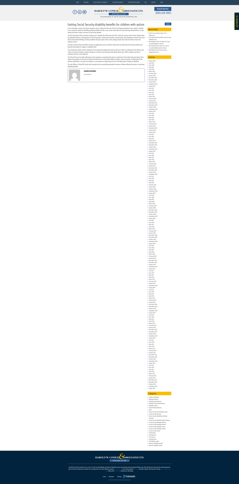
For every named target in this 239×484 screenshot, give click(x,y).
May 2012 (151, 369)
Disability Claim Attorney (155, 401)
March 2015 (152, 298)
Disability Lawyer (153, 405)
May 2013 (151, 344)
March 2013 (152, 348)
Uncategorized (152, 439)
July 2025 (151, 88)
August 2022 (152, 151)
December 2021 (153, 168)
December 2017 (153, 260)
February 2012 (152, 376)
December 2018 (153, 235)
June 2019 (151, 222)
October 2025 (152, 82)
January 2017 (152, 283)
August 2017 (152, 269)
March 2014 (152, 323)
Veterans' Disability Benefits (156, 443)
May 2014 (151, 319)
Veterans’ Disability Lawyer (155, 445)
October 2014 (152, 308)
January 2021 (152, 187)
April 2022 (151, 159)
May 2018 (151, 250)
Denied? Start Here (163, 9)
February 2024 (152, 124)
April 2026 (151, 69)
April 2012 (151, 371)
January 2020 (152, 208)
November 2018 (153, 237)
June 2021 (151, 178)
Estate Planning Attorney (155, 408)
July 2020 (151, 195)
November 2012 (153, 357)
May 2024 (151, 117)
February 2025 (152, 99)
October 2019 (152, 214)
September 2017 (153, 266)
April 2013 (151, 346)
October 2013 (152, 334)
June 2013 (151, 342)
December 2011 (153, 380)
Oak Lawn (136, 469)
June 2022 (151, 155)
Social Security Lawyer (154, 431)
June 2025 (151, 90)
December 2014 (153, 304)
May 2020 (151, 199)
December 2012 (153, 355)
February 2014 (152, 325)
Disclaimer (111, 476)
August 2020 (152, 193)
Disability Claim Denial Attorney (157, 403)
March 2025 (152, 96)
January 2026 (152, 75)
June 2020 (151, 197)
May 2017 (151, 275)
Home (77, 2)
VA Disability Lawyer (154, 441)
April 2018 (151, 252)
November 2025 (153, 80)
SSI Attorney (152, 437)
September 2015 (153, 285)
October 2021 (152, 172)
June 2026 (151, 65)
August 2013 (152, 338)
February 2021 (152, 185)
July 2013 (151, 340)
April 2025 (151, 94)
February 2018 (152, 256)
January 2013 (152, 353)
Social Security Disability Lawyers (157, 429)
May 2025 (151, 92)
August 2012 (152, 363)
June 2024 (151, 115)
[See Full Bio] (91, 74)
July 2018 (151, 245)
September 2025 (153, 84)
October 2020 (152, 189)
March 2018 (152, 254)
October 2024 (152, 107)
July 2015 (151, 290)
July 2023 (151, 134)
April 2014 (151, 321)
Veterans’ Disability (117, 2)
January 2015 (152, 302)
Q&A (150, 410)
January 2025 (152, 101)
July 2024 (151, 113)
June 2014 (151, 317)
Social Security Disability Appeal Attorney (159, 420)
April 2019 (151, 227)
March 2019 (152, 229)
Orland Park (117, 471)
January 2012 (152, 378)
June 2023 (151, 136)
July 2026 (151, 63)
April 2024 (151, 120)
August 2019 (152, 218)
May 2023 (151, 138)
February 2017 (152, 281)
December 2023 (153, 128)
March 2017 (152, 279)
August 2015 (152, 287)
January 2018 (152, 258)
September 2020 (153, 191)
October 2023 (152, 130)
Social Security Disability (100, 2)
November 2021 (153, 170)
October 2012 (152, 359)
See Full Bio (87, 74)
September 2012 (153, 361)
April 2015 (151, 296)
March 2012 (152, 374)
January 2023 (152, 141)
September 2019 (153, 216)
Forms (104, 476)
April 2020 (151, 201)
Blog (161, 2)
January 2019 (152, 233)
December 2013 (153, 329)
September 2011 (153, 386)
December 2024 (153, 103)
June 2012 (151, 367)
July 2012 (151, 365)
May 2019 (151, 224)
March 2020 (152, 203)
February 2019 (152, 231)
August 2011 (152, 388)
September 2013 (153, 336)
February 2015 (152, 300)
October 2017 (152, 264)
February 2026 (152, 73)
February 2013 (152, 350)
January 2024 (152, 126)
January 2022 (152, 166)
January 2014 (152, 327)
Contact (153, 2)
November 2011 (153, 382)
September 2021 (153, 174)
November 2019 (153, 212)
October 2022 (152, 147)
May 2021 (151, 180)
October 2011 (152, 384)
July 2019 (151, 220)
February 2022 (152, 164)
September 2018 (153, 241)
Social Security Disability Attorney (157, 422)
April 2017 (151, 277)
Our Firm (86, 2)
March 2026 (152, 71)
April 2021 (151, 183)
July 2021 (151, 176)
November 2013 (153, 332)
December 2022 (153, 143)
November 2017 (153, 262)
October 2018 (152, 239)
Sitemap (119, 476)
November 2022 (153, 145)
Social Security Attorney (155, 414)
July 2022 (151, 153)
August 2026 (152, 61)
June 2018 (151, 248)
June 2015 (151, 292)
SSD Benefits (152, 433)
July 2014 (151, 315)
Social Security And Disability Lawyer (158, 412)
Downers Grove (118, 469)
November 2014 (153, 306)
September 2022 (153, 149)
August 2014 (152, 313)
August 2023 (152, 132)
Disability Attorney (153, 399)
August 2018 (152, 243)
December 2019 (153, 210)
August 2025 (152, 86)
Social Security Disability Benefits (157, 424)
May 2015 (151, 294)
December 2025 (153, 78)
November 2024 (153, 105)
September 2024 (153, 109)
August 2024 (152, 111)
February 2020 (152, 206)
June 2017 (151, 273)
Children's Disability (154, 397)
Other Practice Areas (134, 2)
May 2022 (151, 157)
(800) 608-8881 (163, 13)
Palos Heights (164, 469)
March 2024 (152, 122)
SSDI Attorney (152, 435)
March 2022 (152, 162)
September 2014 (153, 311)
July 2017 (151, 271)
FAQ (145, 2)
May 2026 (151, 67)
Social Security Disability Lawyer (157, 426)
